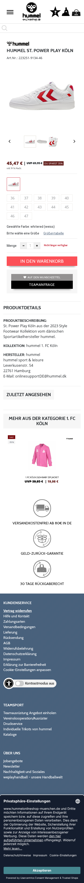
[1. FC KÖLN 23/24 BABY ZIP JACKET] (42, 461)
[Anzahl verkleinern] (23, 245)
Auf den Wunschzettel (44, 277)
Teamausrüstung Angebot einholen (29, 713)
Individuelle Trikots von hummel (27, 729)
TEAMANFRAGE (42, 285)
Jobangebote (13, 761)
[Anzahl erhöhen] (37, 245)
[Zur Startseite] (31, 12)
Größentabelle (53, 233)
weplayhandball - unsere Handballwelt (32, 777)
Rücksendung (13, 638)
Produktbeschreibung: (25, 320)
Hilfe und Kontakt (16, 616)
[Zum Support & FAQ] (55, 11)
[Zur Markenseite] (18, 44)
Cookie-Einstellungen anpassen (27, 670)
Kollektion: (14, 346)
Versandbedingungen (19, 627)
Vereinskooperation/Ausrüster (25, 718)
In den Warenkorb (42, 261)
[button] (10, 12)
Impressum (11, 659)
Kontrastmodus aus (39, 683)
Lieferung (10, 632)
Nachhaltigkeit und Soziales (24, 772)
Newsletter (11, 766)
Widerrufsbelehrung (18, 648)
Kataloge (10, 734)
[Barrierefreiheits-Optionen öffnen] (9, 683)
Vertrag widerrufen (17, 611)
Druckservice (12, 724)
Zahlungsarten (14, 621)
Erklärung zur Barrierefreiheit (24, 664)
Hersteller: (14, 355)
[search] (42, 28)
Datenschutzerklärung (20, 654)
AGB (6, 643)
